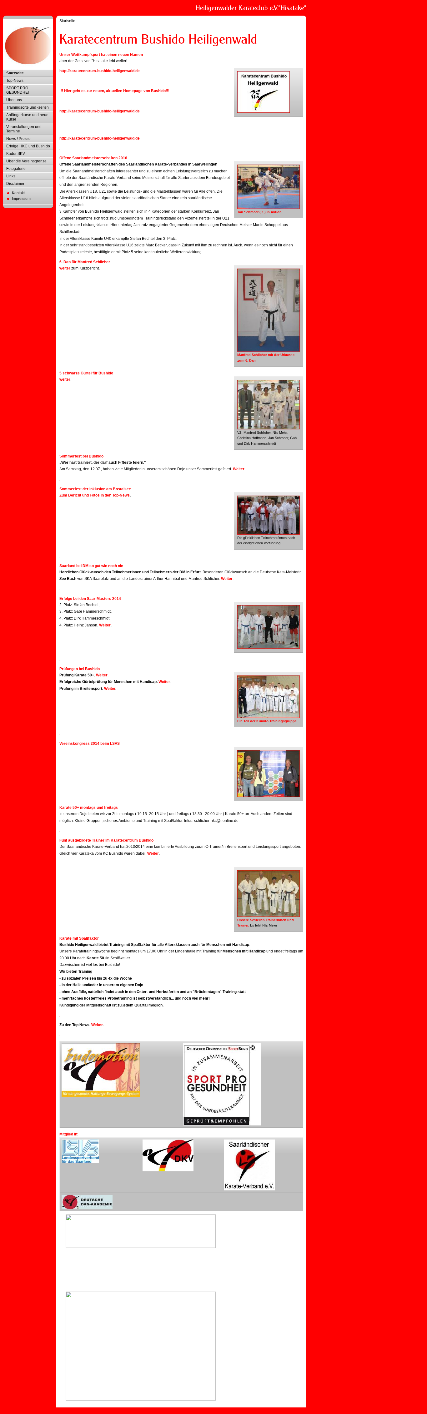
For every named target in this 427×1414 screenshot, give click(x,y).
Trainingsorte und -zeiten (27, 107)
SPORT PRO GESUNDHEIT (18, 90)
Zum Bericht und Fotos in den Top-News (94, 495)
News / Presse (18, 138)
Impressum (21, 198)
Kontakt (18, 193)
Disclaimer (15, 183)
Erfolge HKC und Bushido (28, 146)
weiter (64, 268)
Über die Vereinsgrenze (26, 161)
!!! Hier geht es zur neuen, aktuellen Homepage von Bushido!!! (114, 91)
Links (10, 176)
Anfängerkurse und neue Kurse (27, 117)
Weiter (238, 469)
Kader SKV (15, 153)
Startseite (15, 73)
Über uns (14, 100)
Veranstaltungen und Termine (24, 129)
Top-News (14, 80)
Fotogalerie (16, 168)
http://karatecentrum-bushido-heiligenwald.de (99, 71)
